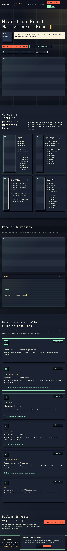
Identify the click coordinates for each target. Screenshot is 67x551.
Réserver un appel (53, 2)
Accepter (47, 546)
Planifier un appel (53, 522)
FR (49, 6)
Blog (41, 4)
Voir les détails (28, 546)
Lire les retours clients (40, 46)
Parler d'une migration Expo (14, 46)
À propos (31, 4)
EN (53, 6)
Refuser (39, 546)
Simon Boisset (6, 4)
